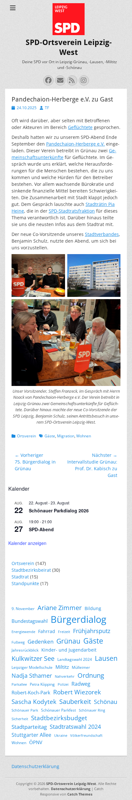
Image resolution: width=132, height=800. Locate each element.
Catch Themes (79, 794)
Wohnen (83, 436)
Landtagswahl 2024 (74, 659)
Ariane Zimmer (59, 607)
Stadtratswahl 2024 (75, 726)
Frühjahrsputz (91, 631)
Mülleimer (81, 667)
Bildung (93, 608)
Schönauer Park (25, 710)
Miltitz (62, 667)
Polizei (63, 684)
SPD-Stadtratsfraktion (72, 211)
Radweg (80, 683)
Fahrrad (46, 631)
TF (47, 107)
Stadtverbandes (102, 234)
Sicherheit (20, 719)
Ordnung (91, 675)
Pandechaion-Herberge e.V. (75, 144)
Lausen (106, 658)
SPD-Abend (41, 529)
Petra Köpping (42, 684)
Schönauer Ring (92, 710)
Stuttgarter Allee (31, 734)
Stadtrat (20, 577)
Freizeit (64, 632)
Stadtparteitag (29, 726)
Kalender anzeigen (27, 543)
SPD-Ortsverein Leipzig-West (71, 783)
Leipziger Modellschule (32, 667)
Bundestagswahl (30, 621)
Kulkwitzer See (33, 658)
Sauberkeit (75, 701)
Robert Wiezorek (77, 692)
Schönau (105, 702)
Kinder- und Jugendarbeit (68, 650)
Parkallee (19, 684)
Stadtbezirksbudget (59, 717)
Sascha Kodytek (34, 701)
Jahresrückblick (25, 650)
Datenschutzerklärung (35, 766)
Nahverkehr (65, 676)
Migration (65, 436)
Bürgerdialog (78, 619)
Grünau (68, 641)
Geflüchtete (80, 127)
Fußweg (18, 642)
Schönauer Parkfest (58, 710)
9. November (23, 608)
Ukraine (60, 735)
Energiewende (23, 632)
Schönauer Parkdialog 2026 (59, 510)
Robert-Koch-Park (31, 692)
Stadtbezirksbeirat (31, 570)
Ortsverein (26, 436)
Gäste (50, 436)
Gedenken (41, 641)
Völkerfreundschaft (86, 735)
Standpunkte (25, 583)
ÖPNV (35, 742)
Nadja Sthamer (32, 675)
